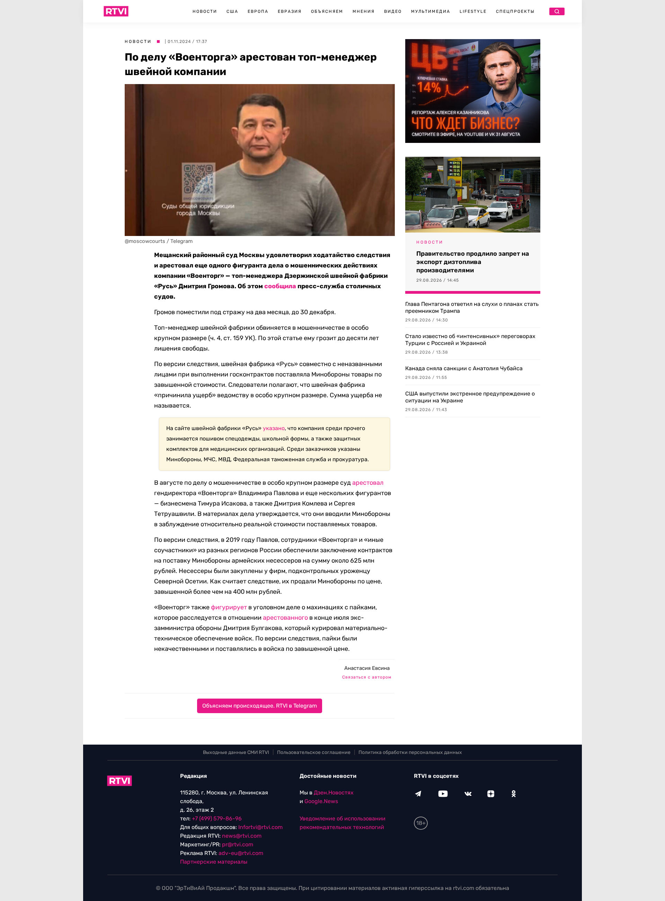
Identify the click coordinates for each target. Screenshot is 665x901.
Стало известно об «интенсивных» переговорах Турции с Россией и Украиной (470, 339)
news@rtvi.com (241, 835)
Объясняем (327, 11)
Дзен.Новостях (334, 792)
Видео (393, 11)
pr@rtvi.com (237, 844)
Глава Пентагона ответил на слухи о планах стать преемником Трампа (472, 307)
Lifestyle (473, 11)
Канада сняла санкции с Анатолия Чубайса (464, 368)
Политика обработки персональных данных (410, 752)
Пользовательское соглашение (314, 752)
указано (274, 428)
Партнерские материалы (213, 861)
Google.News (321, 801)
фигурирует (229, 607)
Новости (205, 11)
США (232, 11)
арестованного (285, 617)
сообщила (280, 286)
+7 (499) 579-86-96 (217, 818)
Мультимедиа (430, 11)
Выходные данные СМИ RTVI (236, 752)
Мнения (364, 11)
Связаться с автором (366, 677)
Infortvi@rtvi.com (260, 827)
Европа (258, 11)
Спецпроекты (515, 11)
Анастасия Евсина (367, 668)
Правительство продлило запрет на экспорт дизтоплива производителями (472, 262)
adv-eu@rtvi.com (241, 853)
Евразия (290, 11)
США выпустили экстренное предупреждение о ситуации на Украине (470, 397)
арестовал (367, 482)
